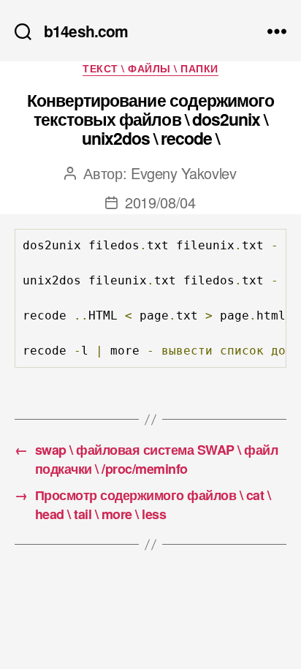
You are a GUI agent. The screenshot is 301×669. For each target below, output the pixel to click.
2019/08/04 (160, 202)
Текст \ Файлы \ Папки (150, 68)
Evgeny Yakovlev (184, 173)
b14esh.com (86, 31)
